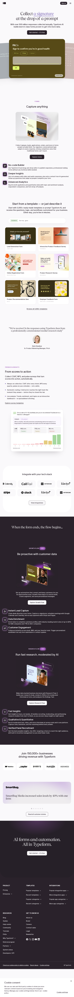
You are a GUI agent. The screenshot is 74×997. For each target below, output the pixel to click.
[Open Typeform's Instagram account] (33, 939)
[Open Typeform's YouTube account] (36, 939)
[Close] (71, 981)
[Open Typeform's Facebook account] (27, 939)
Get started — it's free (37, 32)
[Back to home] (5, 3)
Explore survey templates (14, 403)
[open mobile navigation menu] (70, 3)
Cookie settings (44, 965)
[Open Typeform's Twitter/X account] (30, 939)
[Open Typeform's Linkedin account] (39, 939)
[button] (31, 808)
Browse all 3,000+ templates (37, 309)
